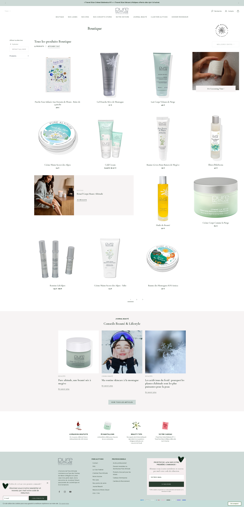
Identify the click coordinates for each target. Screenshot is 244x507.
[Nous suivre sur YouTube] (70, 492)
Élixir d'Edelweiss (215, 165)
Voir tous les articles (122, 402)
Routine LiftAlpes (57, 285)
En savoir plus (63, 389)
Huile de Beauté (163, 225)
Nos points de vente (99, 483)
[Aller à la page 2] (143, 299)
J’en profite (38, 498)
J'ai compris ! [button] (234, 503)
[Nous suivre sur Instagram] (65, 492)
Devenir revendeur (180, 17)
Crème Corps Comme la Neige (216, 223)
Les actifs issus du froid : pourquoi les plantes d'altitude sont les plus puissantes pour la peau (164, 383)
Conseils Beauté (107, 376)
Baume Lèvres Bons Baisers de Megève (163, 165)
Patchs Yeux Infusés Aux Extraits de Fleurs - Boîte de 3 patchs (57, 103)
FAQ (94, 466)
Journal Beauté (98, 486)
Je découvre (82, 200)
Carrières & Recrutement (121, 481)
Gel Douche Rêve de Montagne (110, 102)
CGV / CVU (96, 493)
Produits (13, 56)
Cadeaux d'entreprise (120, 478)
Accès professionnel (119, 463)
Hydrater (15, 44)
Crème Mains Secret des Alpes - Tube (110, 285)
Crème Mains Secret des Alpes (57, 165)
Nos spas (85, 17)
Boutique (60, 17)
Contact (95, 463)
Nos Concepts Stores (102, 17)
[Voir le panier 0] (238, 11)
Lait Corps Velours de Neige (163, 102)
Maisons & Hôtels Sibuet (101, 490)
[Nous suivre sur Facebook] (59, 492)
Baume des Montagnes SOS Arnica (163, 285)
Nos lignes (72, 17)
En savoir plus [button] (64, 503)
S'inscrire (166, 484)
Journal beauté (140, 17)
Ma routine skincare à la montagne (120, 380)
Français (6, 11)
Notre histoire (122, 17)
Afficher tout (54, 46)
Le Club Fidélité (98, 470)
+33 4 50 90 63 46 (136, 443)
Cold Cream (110, 165)
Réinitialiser (19, 49)
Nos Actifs (61, 376)
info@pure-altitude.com (136, 441)
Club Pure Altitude (159, 17)
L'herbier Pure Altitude (100, 473)
